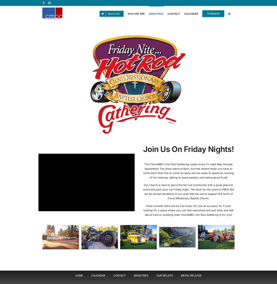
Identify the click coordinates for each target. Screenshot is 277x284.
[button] (229, 13)
